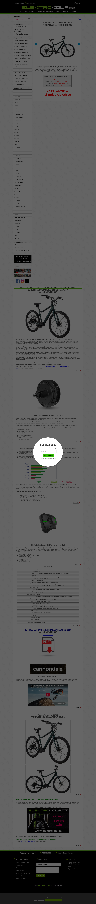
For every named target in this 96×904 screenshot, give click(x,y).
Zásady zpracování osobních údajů (48, 458)
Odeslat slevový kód (48, 455)
